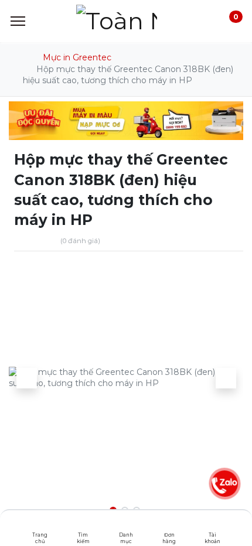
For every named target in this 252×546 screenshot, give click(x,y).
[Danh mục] (126, 525)
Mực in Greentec (77, 57)
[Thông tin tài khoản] (212, 525)
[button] (26, 378)
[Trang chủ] (40, 525)
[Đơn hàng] (169, 525)
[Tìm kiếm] (83, 525)
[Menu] (17, 21)
